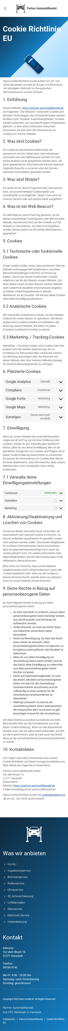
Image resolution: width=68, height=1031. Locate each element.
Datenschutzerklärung (31, 1019)
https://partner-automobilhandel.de (42, 107)
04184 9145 (10, 967)
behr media (25, 999)
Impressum (9, 1019)
